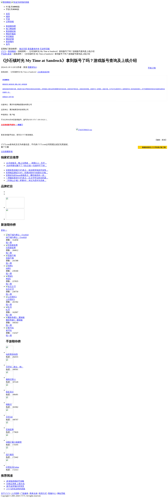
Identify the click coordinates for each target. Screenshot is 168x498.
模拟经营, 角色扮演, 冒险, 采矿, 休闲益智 (14, 84)
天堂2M (9, 417)
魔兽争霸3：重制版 (14, 320)
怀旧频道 (10, 36)
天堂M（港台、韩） (14, 367)
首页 (8, 14)
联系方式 (43, 493)
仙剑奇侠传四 (12, 354)
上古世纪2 (10, 299)
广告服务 (24, 493)
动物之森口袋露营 (14, 442)
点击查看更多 (7, 152)
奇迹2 (8, 279)
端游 (8, 16)
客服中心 (52, 493)
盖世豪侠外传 (33, 49)
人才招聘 (15, 493)
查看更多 (5, 97)
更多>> (4, 230)
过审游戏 (10, 22)
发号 (8, 44)
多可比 (9, 330)
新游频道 (12, 51)
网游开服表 (11, 34)
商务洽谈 (34, 493)
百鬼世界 (10, 430)
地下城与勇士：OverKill (16, 237)
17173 (3, 51)
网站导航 (61, 493)
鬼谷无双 (23, 49)
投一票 (9, 242)
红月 (8, 310)
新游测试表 (11, 31)
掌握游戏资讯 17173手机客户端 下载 (154, 147)
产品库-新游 (6, 54)
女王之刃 (10, 289)
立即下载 (11, 97)
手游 (8, 19)
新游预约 (10, 42)
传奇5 (8, 268)
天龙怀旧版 (45, 49)
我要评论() (32, 67)
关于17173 (5, 493)
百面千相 (10, 258)
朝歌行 (9, 404)
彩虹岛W (10, 392)
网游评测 (10, 39)
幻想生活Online (12, 467)
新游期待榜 (11, 26)
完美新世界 (11, 248)
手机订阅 (152, 68)
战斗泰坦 (10, 455)
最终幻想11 (11, 379)
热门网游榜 (11, 29)
